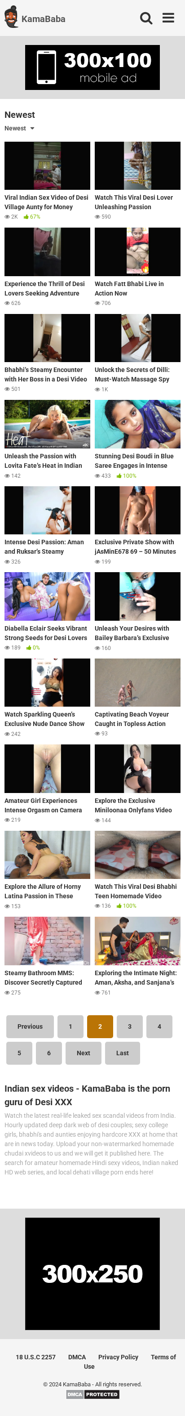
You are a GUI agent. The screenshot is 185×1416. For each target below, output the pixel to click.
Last (122, 1053)
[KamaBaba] (11, 18)
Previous (30, 1026)
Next (83, 1053)
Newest (15, 128)
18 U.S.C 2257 (36, 1357)
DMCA (77, 1357)
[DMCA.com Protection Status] (93, 1397)
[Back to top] (168, 1398)
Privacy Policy (118, 1357)
